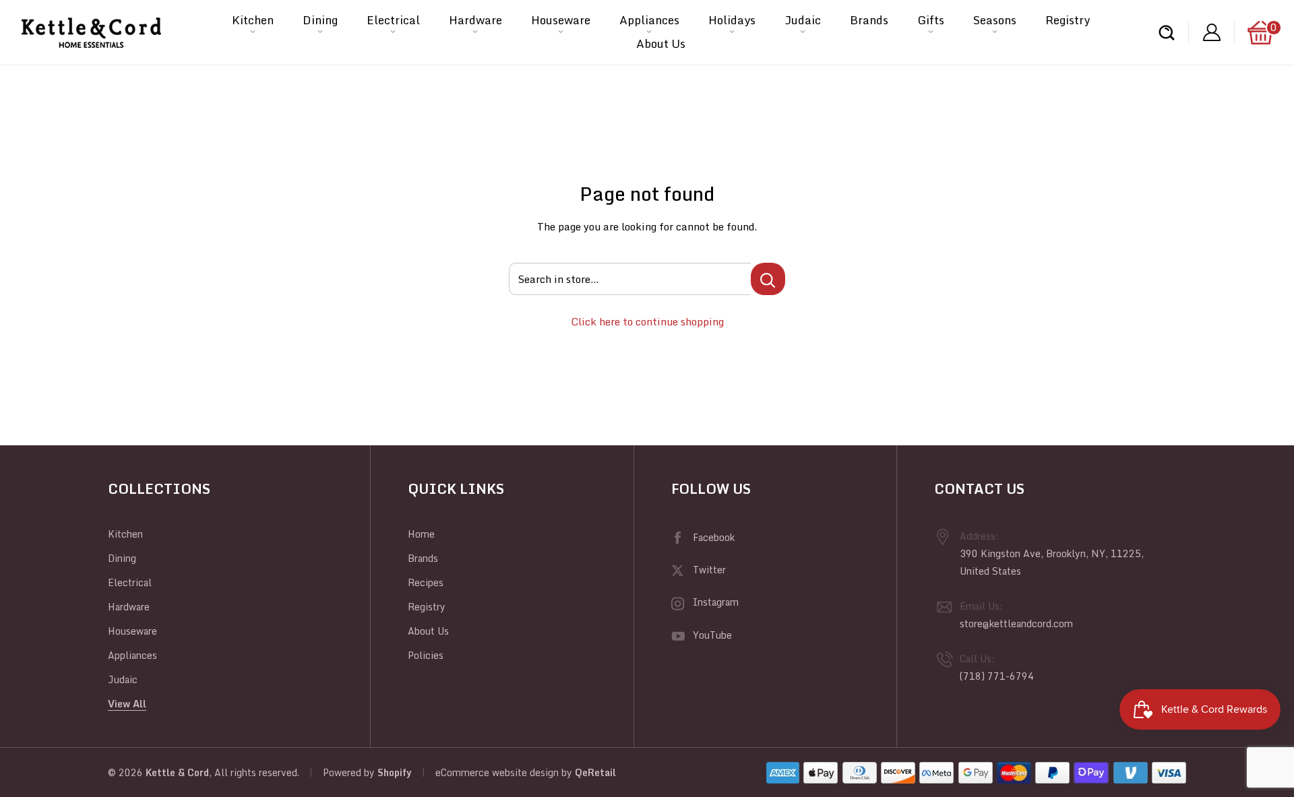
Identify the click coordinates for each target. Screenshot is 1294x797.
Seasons (994, 20)
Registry (1067, 20)
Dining (320, 20)
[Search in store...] (768, 279)
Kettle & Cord (177, 772)
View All (127, 703)
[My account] (1212, 32)
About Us (660, 43)
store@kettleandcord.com (1016, 623)
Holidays (732, 20)
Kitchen (253, 20)
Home (421, 534)
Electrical (393, 20)
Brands (869, 20)
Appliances (649, 20)
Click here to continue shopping (647, 321)
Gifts (930, 20)
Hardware (475, 20)
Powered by (350, 772)
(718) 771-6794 (997, 676)
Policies (425, 655)
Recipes (425, 582)
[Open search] (1167, 32)
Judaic (802, 20)
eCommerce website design (497, 772)
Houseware (560, 20)
